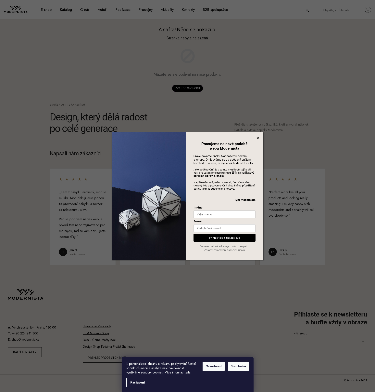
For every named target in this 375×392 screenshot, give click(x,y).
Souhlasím (238, 366)
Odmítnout (214, 366)
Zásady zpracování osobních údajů (224, 250)
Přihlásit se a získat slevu (224, 237)
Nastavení (137, 382)
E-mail (198, 221)
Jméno (198, 207)
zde (187, 372)
